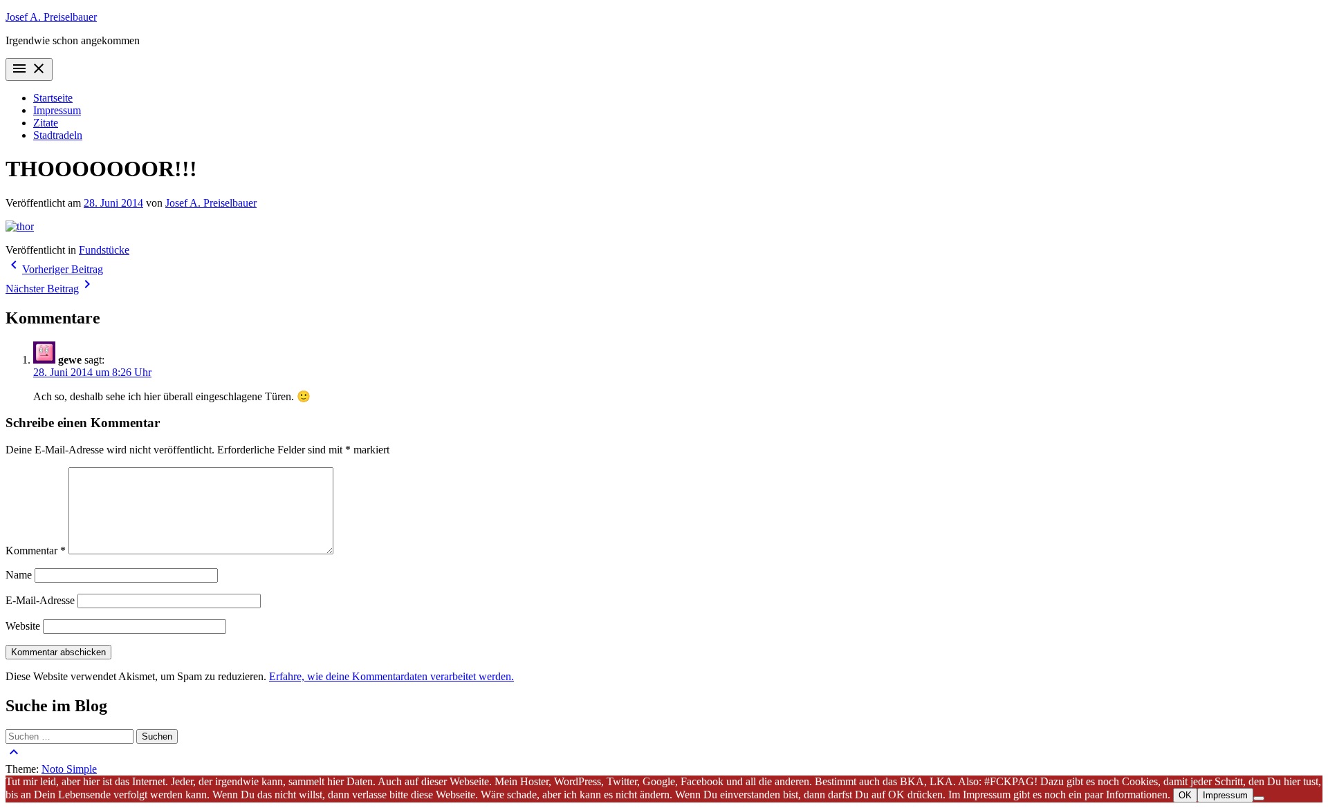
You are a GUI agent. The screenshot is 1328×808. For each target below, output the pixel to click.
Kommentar (36, 550)
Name (19, 575)
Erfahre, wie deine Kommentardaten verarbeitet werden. (391, 676)
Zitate (45, 123)
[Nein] (1258, 798)
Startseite (53, 98)
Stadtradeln (57, 135)
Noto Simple (69, 769)
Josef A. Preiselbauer (51, 17)
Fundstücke (104, 250)
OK (1185, 795)
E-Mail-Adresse (40, 600)
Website (23, 626)
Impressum (57, 110)
